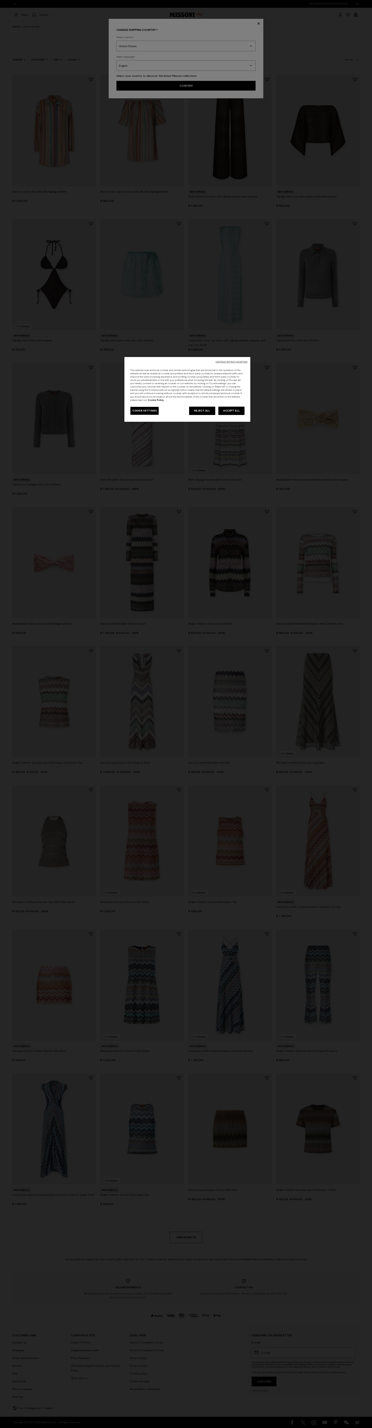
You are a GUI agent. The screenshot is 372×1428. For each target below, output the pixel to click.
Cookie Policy (156, 400)
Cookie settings (144, 410)
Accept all (231, 410)
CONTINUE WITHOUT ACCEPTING (231, 362)
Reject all (202, 410)
